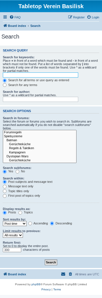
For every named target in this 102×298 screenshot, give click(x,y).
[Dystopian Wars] (39, 156)
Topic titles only (18, 191)
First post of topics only (23, 195)
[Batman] (39, 140)
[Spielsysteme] (39, 136)
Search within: (13, 178)
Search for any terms (22, 85)
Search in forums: (16, 118)
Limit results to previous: (22, 231)
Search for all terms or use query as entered (38, 80)
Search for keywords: (19, 57)
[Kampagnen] (39, 153)
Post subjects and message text (29, 181)
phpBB (36, 284)
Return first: (12, 242)
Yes (10, 171)
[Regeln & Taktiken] (39, 148)
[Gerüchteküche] (39, 144)
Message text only (20, 186)
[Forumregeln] (39, 132)
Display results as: (16, 209)
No (22, 171)
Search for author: (16, 91)
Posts (11, 212)
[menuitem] (15, 17)
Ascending (40, 223)
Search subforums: (17, 168)
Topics (28, 212)
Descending (63, 223)
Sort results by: (14, 219)
